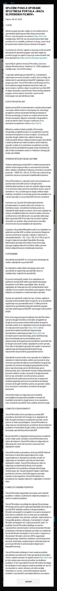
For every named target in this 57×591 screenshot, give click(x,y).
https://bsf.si (39, 36)
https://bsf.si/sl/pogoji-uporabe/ (33, 58)
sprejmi (28, 581)
